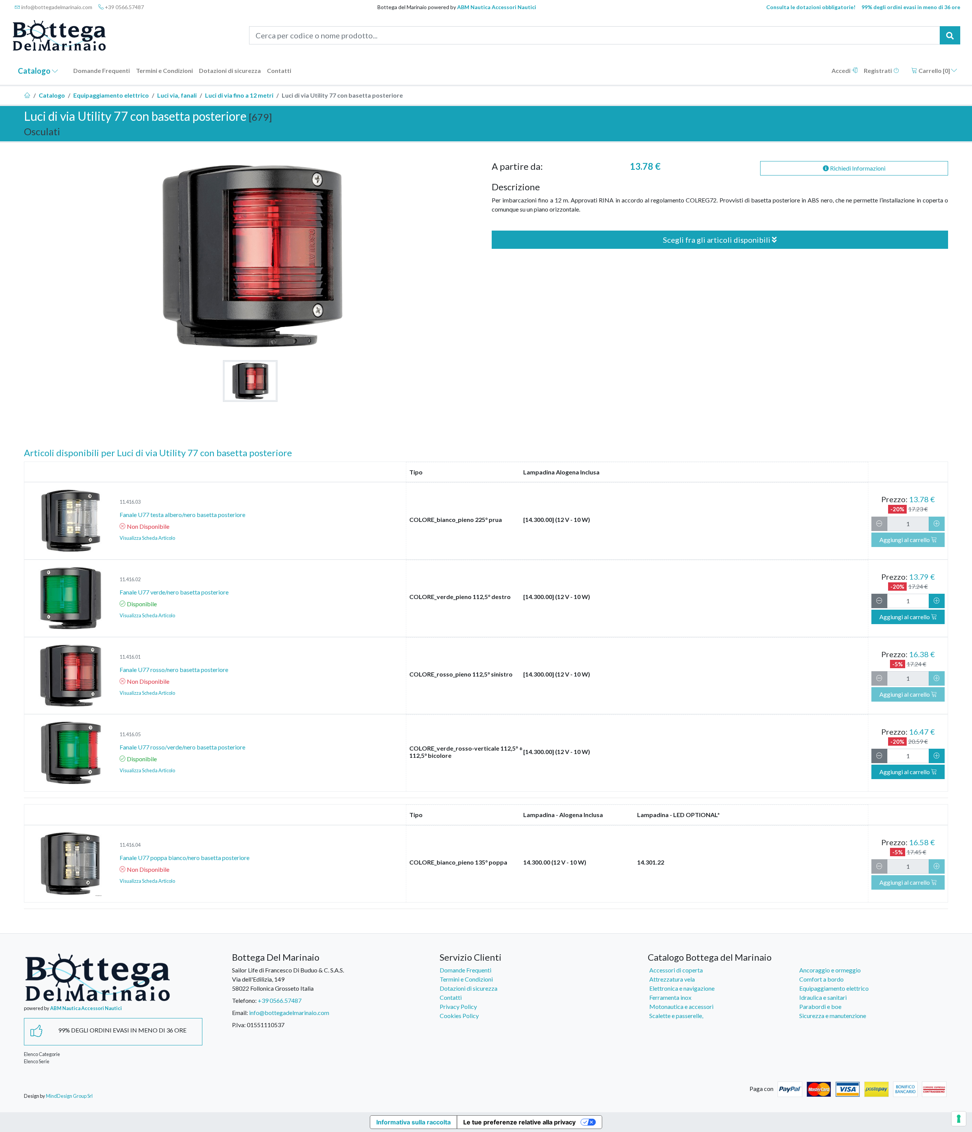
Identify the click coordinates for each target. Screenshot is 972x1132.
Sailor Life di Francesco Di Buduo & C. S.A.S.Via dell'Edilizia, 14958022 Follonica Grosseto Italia (288, 979)
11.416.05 (130, 734)
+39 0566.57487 (124, 7)
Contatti (279, 70)
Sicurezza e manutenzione (832, 1015)
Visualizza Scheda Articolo (147, 538)
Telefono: (244, 1000)
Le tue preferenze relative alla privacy (519, 1122)
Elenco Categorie (42, 1054)
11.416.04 (130, 845)
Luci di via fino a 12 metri (239, 95)
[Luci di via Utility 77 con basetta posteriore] (250, 381)
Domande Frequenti (101, 70)
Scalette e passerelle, (676, 1015)
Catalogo (35, 70)
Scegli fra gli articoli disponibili (717, 239)
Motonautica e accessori (681, 1006)
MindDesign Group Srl (69, 1096)
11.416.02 (130, 579)
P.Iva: (239, 1024)
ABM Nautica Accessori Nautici (496, 7)
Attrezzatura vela (672, 979)
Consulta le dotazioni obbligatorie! (810, 7)
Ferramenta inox (670, 997)
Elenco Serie (36, 1061)
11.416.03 (130, 502)
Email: (240, 1012)
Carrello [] (934, 70)
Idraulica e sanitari (823, 997)
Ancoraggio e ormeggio (830, 970)
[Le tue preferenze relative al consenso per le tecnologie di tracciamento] (958, 1118)
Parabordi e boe (820, 1006)
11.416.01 (130, 657)
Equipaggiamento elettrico (111, 95)
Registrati (878, 70)
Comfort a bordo (821, 979)
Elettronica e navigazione (682, 988)
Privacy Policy (458, 1006)
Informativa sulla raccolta (413, 1122)
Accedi (842, 70)
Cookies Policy (459, 1015)
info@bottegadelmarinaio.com (56, 7)
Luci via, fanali (177, 95)
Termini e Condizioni (164, 70)
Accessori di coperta (676, 970)
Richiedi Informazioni (857, 168)
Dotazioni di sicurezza (230, 70)
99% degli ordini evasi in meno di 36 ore (911, 7)
